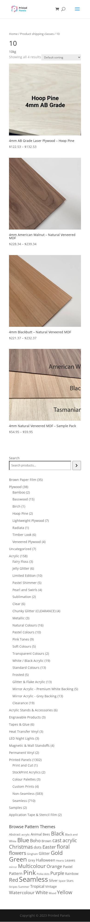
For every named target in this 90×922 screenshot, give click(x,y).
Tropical (37, 886)
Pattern (15, 873)
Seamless (33, 879)
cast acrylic (64, 840)
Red (13, 879)
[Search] (76, 465)
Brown (46, 841)
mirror (13, 867)
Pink (29, 872)
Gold (57, 852)
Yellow (64, 892)
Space (62, 880)
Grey (31, 860)
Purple (57, 873)
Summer (23, 887)
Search (14, 458)
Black (57, 833)
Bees (46, 834)
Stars (69, 881)
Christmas (21, 846)
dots (38, 847)
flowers (17, 852)
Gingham (32, 854)
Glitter (44, 853)
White (42, 892)
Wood (52, 893)
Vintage (51, 886)
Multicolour (32, 866)
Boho (35, 840)
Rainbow (71, 873)
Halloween (45, 860)
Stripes (13, 886)
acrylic (25, 834)
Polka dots (43, 874)
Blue (23, 840)
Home (13, 34)
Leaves (70, 860)
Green (18, 859)
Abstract (15, 834)
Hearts (60, 860)
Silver (53, 880)
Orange (54, 866)
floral (63, 846)
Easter (49, 847)
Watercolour (22, 893)
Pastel (67, 866)
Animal (36, 834)
